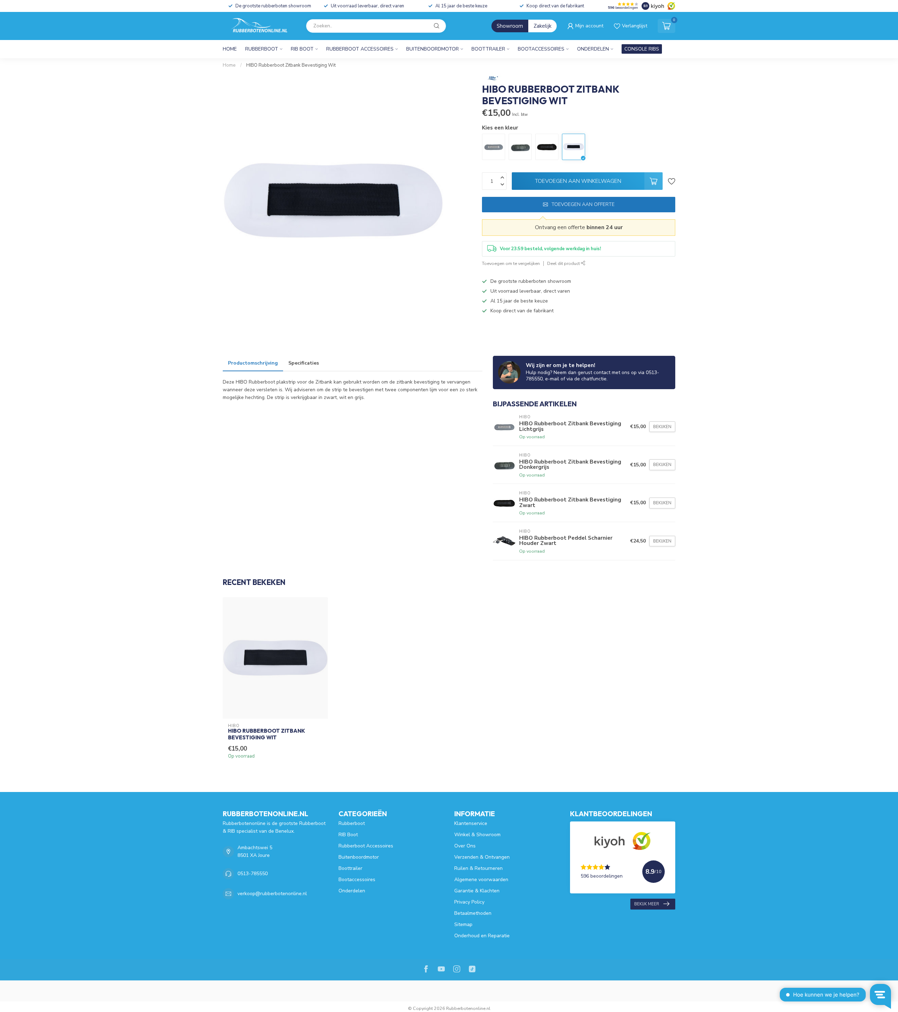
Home (230, 49)
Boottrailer (488, 49)
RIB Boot (302, 49)
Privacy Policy (469, 902)
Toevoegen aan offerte (583, 204)
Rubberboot (261, 49)
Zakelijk (542, 25)
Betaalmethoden (472, 913)
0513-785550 (252, 873)
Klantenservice (470, 823)
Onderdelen (593, 49)
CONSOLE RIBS (641, 49)
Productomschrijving (253, 363)
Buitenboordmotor (432, 49)
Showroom (510, 25)
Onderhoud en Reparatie (482, 935)
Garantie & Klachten (477, 890)
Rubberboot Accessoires (360, 49)
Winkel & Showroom (477, 834)
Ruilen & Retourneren (478, 868)
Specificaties (303, 363)
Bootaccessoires (541, 49)
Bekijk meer (646, 904)
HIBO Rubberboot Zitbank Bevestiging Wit (291, 65)
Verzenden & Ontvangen (482, 857)
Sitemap (463, 924)
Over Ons (465, 846)
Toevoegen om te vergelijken (511, 263)
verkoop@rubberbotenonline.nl (272, 893)
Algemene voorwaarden (481, 879)
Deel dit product (564, 263)
